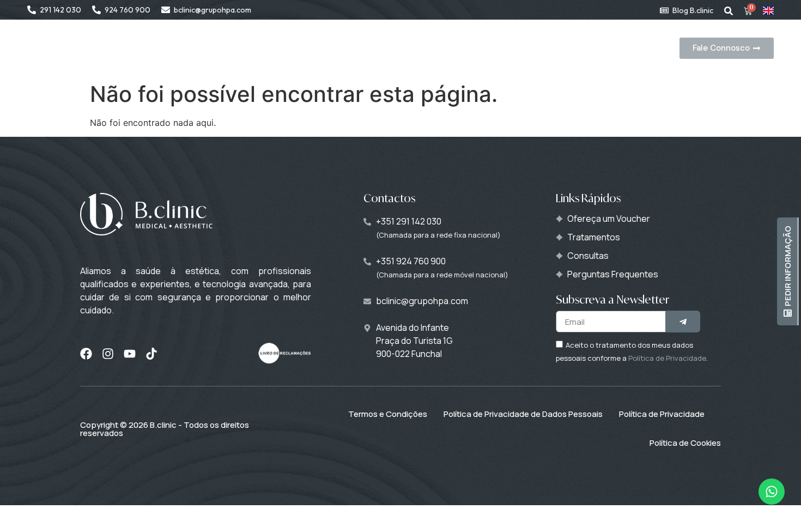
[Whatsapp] (771, 491)
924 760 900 (127, 10)
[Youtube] (130, 354)
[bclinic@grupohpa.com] (165, 9)
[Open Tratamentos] (449, 48)
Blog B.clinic (692, 10)
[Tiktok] (151, 354)
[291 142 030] (31, 9)
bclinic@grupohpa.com (212, 10)
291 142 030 (60, 10)
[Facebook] (86, 354)
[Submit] (683, 321)
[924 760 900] (96, 9)
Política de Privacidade (667, 358)
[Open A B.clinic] (311, 48)
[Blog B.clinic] (664, 10)
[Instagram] (108, 354)
